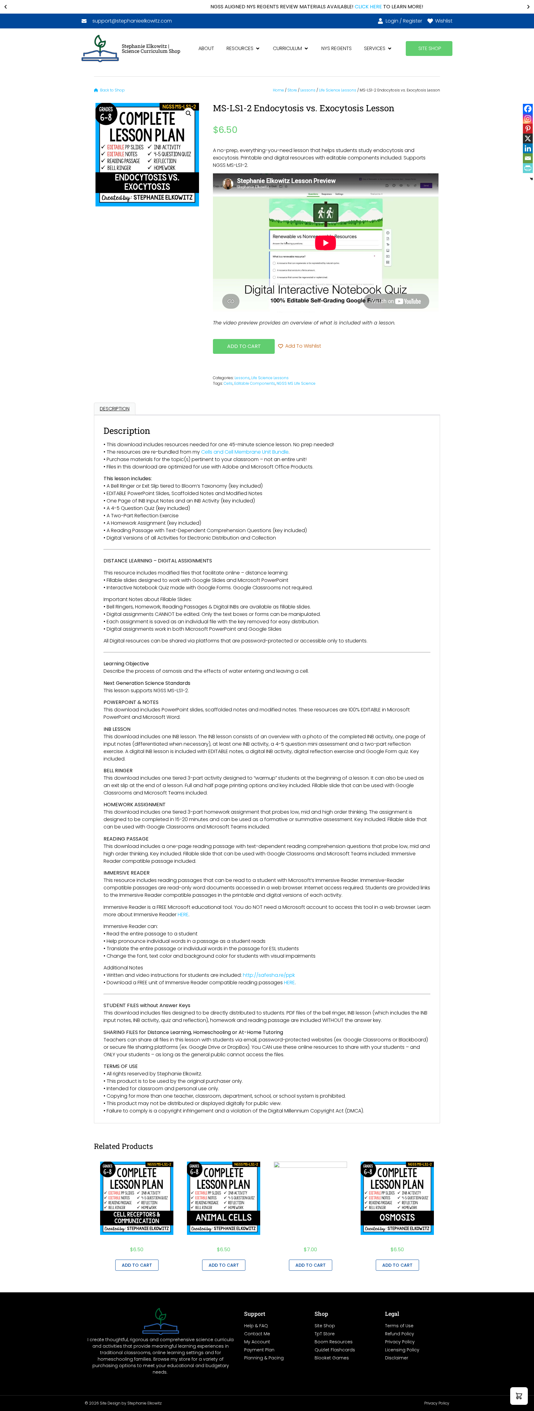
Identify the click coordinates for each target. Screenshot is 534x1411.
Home (278, 90)
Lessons (308, 90)
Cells (228, 383)
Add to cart (244, 346)
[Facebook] (528, 109)
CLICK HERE (318, 6)
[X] (528, 138)
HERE (183, 914)
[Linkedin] (528, 148)
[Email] (528, 158)
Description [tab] (114, 408)
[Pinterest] (528, 128)
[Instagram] (528, 119)
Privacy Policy (436, 1403)
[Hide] (531, 178)
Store (292, 90)
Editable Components (254, 383)
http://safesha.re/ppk (269, 975)
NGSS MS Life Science (296, 383)
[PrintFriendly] (528, 168)
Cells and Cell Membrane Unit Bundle (245, 452)
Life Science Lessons (337, 90)
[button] (5, 6)
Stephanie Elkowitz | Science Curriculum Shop (151, 48)
